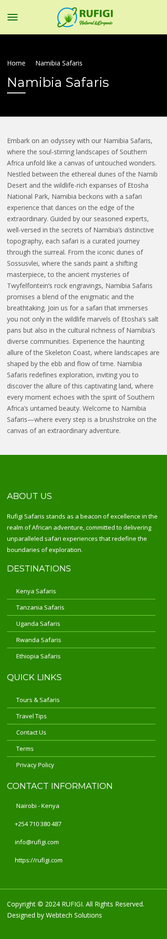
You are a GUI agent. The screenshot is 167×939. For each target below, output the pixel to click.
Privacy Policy (35, 765)
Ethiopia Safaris (38, 656)
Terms (25, 748)
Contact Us (31, 732)
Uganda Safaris (38, 623)
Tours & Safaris (38, 700)
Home (16, 63)
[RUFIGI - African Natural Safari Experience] (85, 15)
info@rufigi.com (37, 842)
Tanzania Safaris (40, 607)
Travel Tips (31, 716)
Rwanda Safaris (38, 640)
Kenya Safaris (36, 591)
